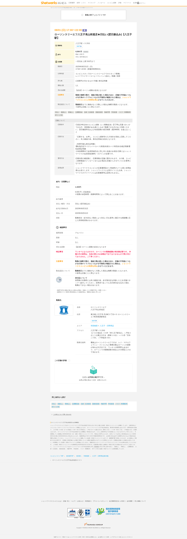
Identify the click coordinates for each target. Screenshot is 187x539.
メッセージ (101, 3)
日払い (54, 404)
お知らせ (80, 501)
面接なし (60, 404)
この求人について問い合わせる (62, 414)
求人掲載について (140, 501)
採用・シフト (81, 3)
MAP (78, 46)
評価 (119, 3)
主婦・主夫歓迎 (86, 404)
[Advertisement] (93, 482)
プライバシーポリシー (100, 501)
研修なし (68, 404)
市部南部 (94, 326)
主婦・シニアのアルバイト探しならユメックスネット (120, 537)
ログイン (142, 3)
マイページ (127, 3)
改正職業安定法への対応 (117, 501)
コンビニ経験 (111, 3)
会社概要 (129, 501)
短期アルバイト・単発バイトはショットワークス (66, 537)
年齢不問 (104, 404)
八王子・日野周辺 (106, 326)
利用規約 (88, 501)
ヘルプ (73, 501)
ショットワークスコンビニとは (51, 501)
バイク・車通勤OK (121, 404)
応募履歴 (72, 3)
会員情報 (136, 3)
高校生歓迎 (95, 404)
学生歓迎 (111, 404)
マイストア (91, 3)
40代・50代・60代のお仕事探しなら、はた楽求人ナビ (92, 537)
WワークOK (55, 407)
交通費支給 (75, 404)
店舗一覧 (66, 501)
